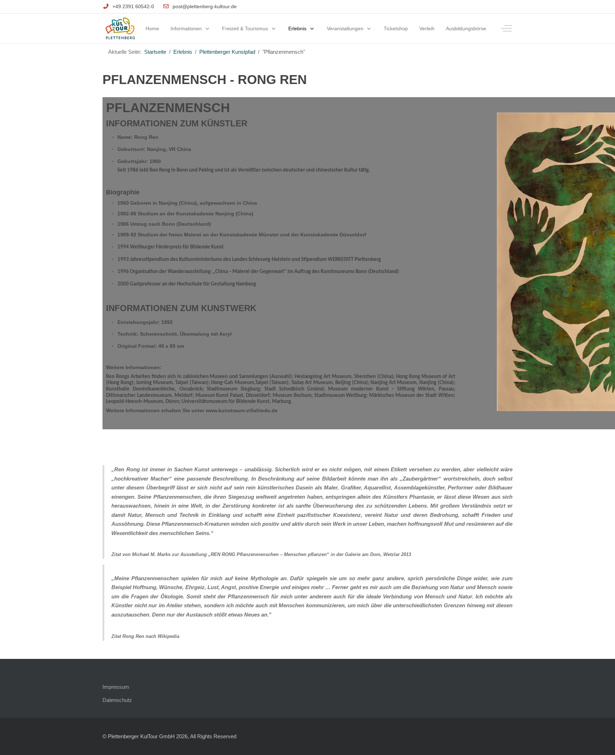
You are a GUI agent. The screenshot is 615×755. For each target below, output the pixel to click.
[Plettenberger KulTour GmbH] (120, 28)
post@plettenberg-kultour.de (205, 6)
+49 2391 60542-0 (133, 6)
